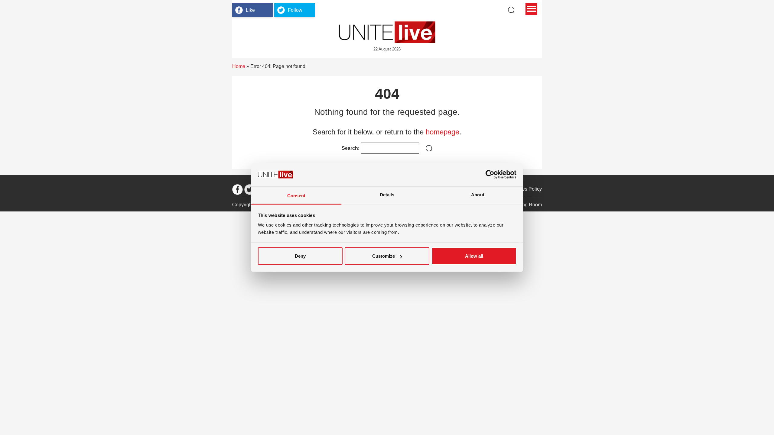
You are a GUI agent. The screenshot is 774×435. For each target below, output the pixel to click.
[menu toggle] (531, 9)
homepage (442, 132)
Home (238, 66)
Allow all (474, 256)
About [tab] (477, 194)
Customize (383, 256)
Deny (300, 256)
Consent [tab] (296, 195)
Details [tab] (387, 194)
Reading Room (525, 204)
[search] (511, 10)
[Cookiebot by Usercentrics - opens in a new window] (489, 174)
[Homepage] (387, 32)
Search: (350, 148)
